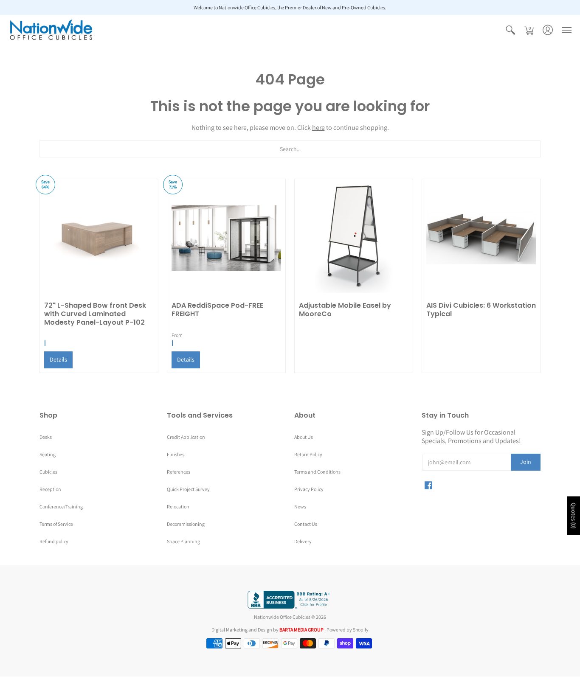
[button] (510, 30)
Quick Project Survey (188, 489)
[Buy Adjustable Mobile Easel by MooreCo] (353, 238)
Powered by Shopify (348, 629)
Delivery (303, 541)
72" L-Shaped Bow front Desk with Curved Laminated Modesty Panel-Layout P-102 (95, 313)
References (178, 472)
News (300, 506)
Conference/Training (61, 506)
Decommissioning (186, 524)
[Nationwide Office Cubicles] (50, 30)
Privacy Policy (309, 489)
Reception (50, 489)
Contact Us (305, 524)
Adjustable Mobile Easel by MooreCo (345, 309)
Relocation (178, 506)
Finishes (175, 454)
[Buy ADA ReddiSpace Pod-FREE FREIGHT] (226, 238)
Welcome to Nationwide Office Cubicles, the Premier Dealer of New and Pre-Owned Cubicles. (290, 7)
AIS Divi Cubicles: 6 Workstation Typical (481, 309)
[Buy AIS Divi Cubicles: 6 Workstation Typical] (481, 238)
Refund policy (53, 541)
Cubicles (48, 472)
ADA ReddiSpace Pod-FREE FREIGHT (217, 309)
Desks (45, 437)
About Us (303, 437)
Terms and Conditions (317, 472)
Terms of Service (56, 524)
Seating (47, 454)
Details (58, 359)
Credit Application (186, 437)
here (318, 127)
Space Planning (183, 541)
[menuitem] (510, 30)
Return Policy (308, 454)
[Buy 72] (99, 238)
